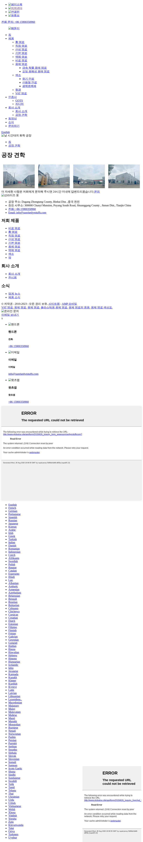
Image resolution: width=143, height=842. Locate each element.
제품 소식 (14, 297)
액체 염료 (21, 56)
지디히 (19, 103)
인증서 (12, 97)
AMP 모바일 (69, 303)
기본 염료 (21, 53)
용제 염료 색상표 (101, 307)
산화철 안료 (29, 82)
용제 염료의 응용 (79, 307)
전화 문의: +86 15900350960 (18, 21)
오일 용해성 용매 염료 (36, 71)
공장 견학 (21, 114)
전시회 (12, 277)
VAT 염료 (21, 93)
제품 (11, 38)
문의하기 (14, 125)
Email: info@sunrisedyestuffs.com (27, 212)
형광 (18, 89)
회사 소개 (14, 107)
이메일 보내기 (10, 314)
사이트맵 (54, 303)
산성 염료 (21, 49)
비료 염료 (21, 60)
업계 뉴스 (14, 293)
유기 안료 (28, 78)
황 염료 (19, 42)
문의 (97, 191)
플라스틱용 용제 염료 (54, 307)
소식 (11, 122)
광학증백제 (29, 86)
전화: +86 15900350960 (22, 209)
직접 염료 (21, 45)
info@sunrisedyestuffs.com (23, 373)
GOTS (19, 100)
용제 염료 (21, 64)
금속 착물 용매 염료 (34, 67)
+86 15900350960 (18, 346)
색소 (18, 75)
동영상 (12, 118)
